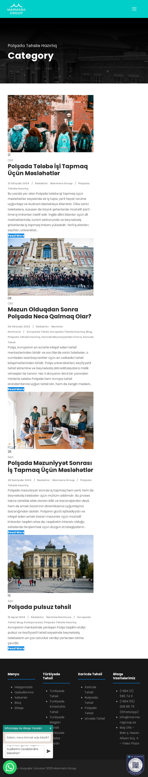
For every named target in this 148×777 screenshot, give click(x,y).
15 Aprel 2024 (16, 617)
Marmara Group (61, 183)
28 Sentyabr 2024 (19, 480)
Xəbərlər (21, 697)
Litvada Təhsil (95, 718)
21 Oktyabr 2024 (18, 183)
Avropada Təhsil (38, 332)
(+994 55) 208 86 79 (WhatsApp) (129, 706)
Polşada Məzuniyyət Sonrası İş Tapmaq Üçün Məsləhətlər (50, 466)
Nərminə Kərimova (58, 617)
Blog (89, 332)
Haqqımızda (23, 687)
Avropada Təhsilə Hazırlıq (67, 332)
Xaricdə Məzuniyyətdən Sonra (61, 337)
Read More (16, 236)
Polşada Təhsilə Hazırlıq (24, 337)
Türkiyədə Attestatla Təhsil (57, 706)
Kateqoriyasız (33, 622)
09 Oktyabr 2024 (19, 326)
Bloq (17, 702)
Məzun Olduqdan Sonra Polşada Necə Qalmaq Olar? (49, 312)
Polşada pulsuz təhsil (39, 607)
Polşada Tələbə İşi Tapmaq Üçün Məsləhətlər (48, 169)
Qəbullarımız (24, 692)
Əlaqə (19, 708)
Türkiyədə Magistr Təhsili (57, 722)
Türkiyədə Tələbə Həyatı (57, 738)
